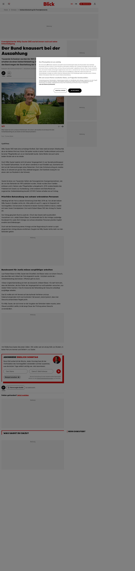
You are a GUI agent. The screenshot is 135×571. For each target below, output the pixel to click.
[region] (68, 76)
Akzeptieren (75, 90)
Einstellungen (60, 90)
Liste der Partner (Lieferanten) (47, 84)
